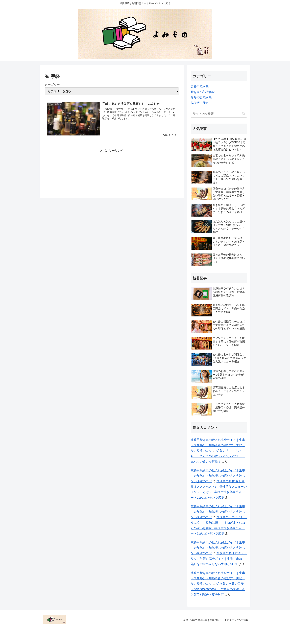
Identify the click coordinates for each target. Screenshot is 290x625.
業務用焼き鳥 (200, 86)
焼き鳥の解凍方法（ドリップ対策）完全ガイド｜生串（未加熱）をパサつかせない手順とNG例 (219, 558)
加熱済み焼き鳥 (201, 97)
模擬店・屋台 (200, 103)
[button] (244, 113)
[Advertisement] (112, 170)
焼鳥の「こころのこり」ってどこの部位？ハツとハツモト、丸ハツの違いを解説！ (218, 456)
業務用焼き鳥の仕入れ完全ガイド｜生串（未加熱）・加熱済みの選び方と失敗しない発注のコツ (218, 445)
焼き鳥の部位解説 (203, 92)
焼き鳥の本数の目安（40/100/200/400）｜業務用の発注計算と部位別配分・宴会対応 (218, 589)
